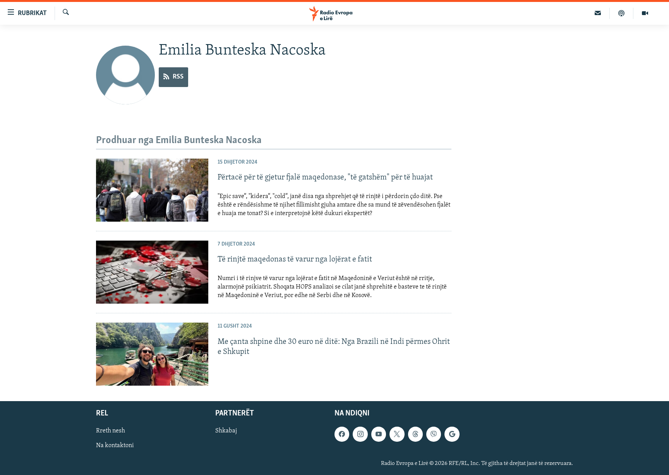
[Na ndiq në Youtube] (378, 434)
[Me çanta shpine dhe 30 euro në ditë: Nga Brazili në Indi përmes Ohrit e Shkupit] (152, 354)
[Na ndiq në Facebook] (341, 434)
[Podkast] (621, 13)
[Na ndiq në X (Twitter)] (396, 434)
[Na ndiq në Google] (451, 434)
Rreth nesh (110, 431)
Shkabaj (226, 431)
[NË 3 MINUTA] (598, 13)
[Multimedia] (645, 13)
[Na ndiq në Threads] (415, 434)
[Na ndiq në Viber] (433, 434)
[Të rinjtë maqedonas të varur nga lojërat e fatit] (152, 272)
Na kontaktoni (115, 446)
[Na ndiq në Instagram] (360, 434)
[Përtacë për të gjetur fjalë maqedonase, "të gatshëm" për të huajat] (152, 190)
